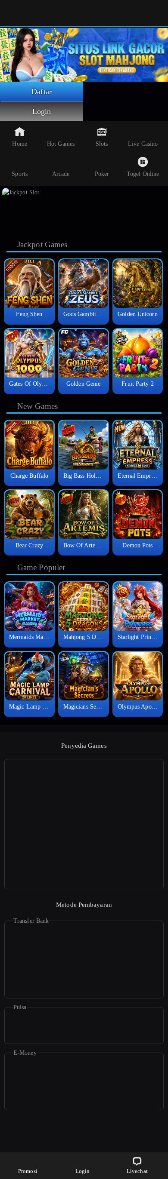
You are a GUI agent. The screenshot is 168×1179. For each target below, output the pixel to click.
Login (41, 111)
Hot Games (61, 144)
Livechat (137, 1171)
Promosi (27, 1171)
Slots (102, 144)
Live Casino (143, 144)
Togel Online (143, 174)
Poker (102, 174)
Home (19, 144)
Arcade (61, 174)
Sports (20, 174)
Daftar (41, 91)
